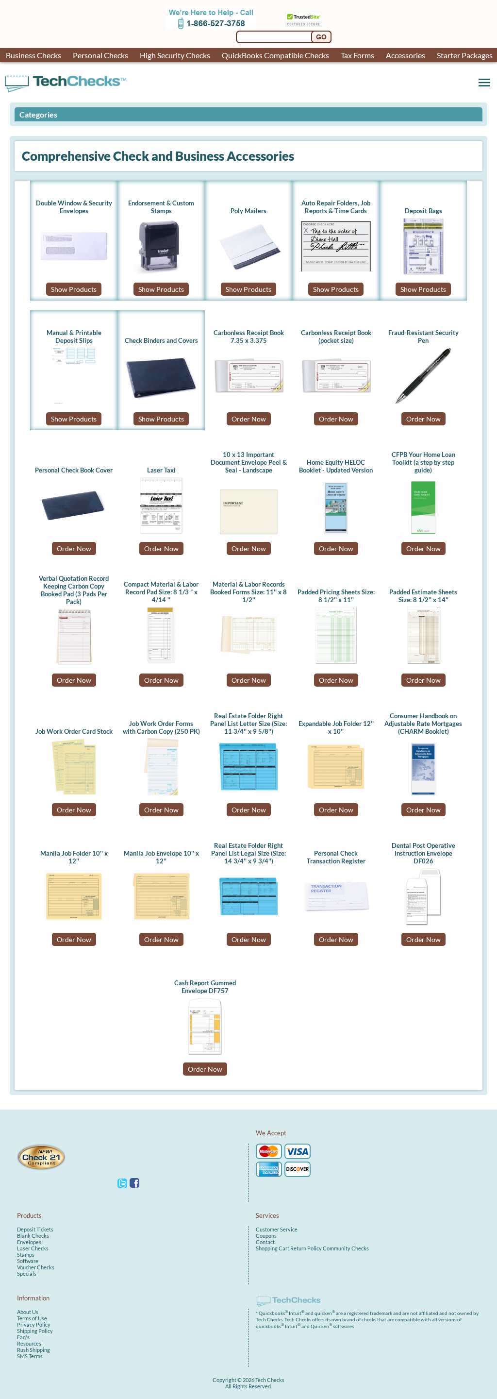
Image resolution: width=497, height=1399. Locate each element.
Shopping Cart (272, 1248)
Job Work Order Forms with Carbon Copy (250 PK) (161, 727)
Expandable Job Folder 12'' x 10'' (336, 727)
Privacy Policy (33, 1324)
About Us (27, 1312)
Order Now (249, 419)
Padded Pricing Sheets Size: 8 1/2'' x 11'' (336, 596)
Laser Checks (33, 1248)
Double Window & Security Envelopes (74, 207)
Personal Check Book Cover (74, 470)
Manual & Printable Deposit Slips (74, 336)
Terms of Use (32, 1318)
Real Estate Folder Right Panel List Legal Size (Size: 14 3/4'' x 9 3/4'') (248, 853)
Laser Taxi (161, 470)
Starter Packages (465, 55)
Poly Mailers (248, 211)
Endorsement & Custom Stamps (161, 207)
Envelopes (29, 1242)
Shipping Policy (35, 1331)
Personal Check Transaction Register (336, 857)
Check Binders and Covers (161, 340)
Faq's (23, 1337)
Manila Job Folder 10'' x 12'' (74, 857)
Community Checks (346, 1248)
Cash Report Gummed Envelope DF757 (205, 986)
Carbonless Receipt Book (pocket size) (336, 336)
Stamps (25, 1254)
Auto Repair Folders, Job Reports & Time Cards (335, 207)
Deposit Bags (423, 211)
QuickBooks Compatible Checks (275, 55)
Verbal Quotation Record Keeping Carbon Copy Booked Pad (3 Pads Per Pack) (74, 590)
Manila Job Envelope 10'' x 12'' (161, 857)
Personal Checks (100, 55)
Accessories (405, 55)
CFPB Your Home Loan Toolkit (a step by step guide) (423, 462)
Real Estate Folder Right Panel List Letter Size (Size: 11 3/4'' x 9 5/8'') (248, 723)
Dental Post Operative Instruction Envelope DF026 (423, 853)
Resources (29, 1343)
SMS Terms (30, 1356)
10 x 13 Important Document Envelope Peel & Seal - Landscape (249, 462)
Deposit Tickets (35, 1229)
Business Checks (33, 55)
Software (27, 1261)
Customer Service (277, 1229)
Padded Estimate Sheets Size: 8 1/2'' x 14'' (423, 596)
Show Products (74, 289)
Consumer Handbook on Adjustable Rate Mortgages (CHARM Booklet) (423, 723)
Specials (26, 1273)
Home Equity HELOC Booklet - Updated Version (336, 466)
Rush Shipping (33, 1350)
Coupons (266, 1235)
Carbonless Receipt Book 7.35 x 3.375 (249, 336)
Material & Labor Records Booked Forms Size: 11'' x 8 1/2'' (248, 592)
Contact (265, 1242)
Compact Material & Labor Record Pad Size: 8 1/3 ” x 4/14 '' (161, 592)
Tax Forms (357, 55)
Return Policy (306, 1248)
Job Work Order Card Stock (74, 731)
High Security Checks (175, 55)
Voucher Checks (35, 1267)
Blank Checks (33, 1235)
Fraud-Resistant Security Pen (423, 336)
